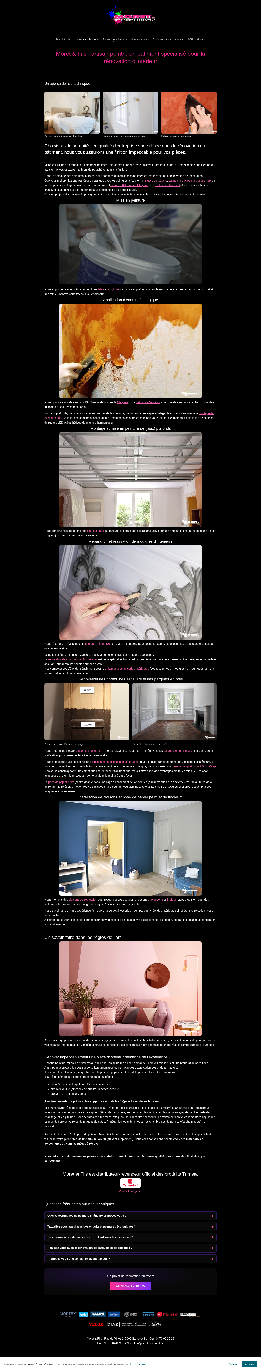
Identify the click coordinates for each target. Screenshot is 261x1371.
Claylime (122, 402)
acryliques (114, 289)
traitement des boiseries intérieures (127, 668)
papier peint (155, 899)
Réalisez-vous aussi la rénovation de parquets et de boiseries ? (89, 1247)
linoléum (172, 899)
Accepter (250, 1364)
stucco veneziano (156, 180)
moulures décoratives (97, 643)
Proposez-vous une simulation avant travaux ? (78, 1258)
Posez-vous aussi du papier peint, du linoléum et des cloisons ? (90, 1237)
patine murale (177, 180)
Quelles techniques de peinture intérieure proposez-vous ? (86, 1215)
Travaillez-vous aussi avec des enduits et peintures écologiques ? (91, 1226)
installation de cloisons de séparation (115, 761)
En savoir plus (138, 1364)
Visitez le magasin (130, 1191)
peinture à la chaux (199, 180)
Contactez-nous (130, 1285)
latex (101, 289)
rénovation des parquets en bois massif (72, 659)
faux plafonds (95, 530)
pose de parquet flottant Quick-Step (194, 766)
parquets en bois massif (178, 750)
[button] (139, 39)
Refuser (233, 1364)
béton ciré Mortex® (167, 185)
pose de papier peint (61, 782)
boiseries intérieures (88, 750)
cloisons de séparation (83, 899)
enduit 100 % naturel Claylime (129, 185)
